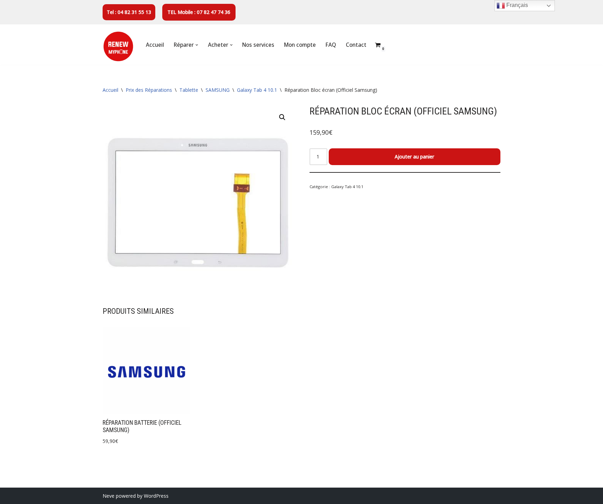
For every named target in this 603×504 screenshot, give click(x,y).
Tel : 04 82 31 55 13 (129, 12)
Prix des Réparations (149, 90)
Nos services (258, 45)
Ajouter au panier (414, 156)
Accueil (155, 45)
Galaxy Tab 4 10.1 (257, 90)
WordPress (156, 495)
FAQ (331, 45)
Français (516, 5)
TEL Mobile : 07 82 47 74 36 (199, 12)
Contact (356, 45)
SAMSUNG (218, 90)
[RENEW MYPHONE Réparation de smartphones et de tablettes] (118, 46)
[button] (196, 45)
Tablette (188, 90)
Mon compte (300, 45)
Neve (108, 495)
